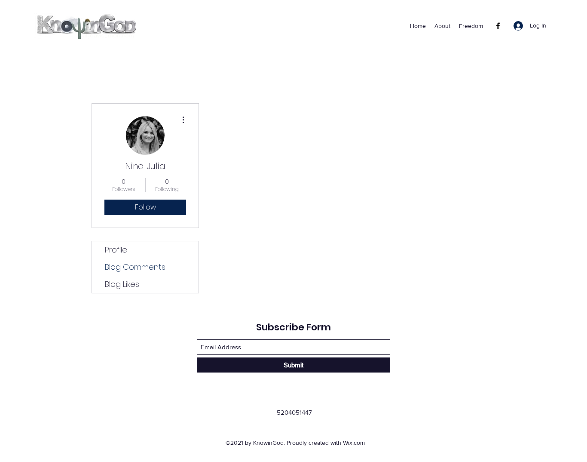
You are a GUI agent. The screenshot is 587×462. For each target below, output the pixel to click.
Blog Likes (122, 284)
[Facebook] (498, 26)
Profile (116, 249)
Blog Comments (135, 267)
